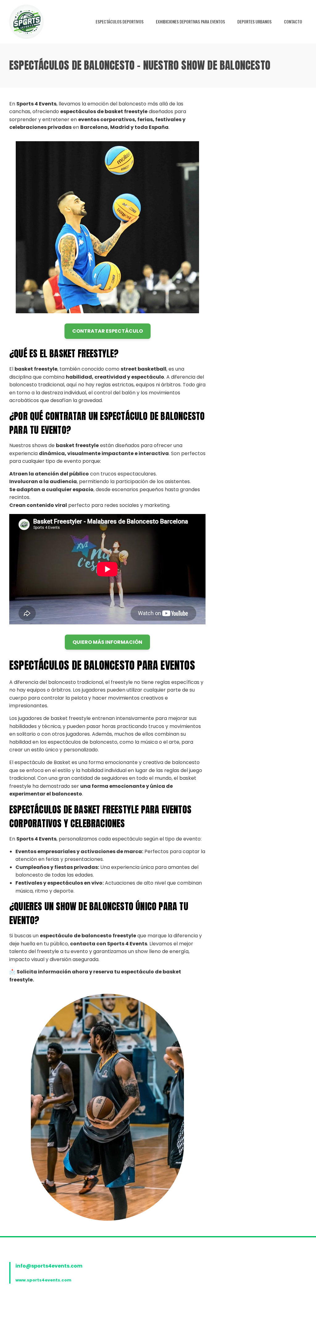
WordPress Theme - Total (165, 1320)
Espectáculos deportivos (119, 21)
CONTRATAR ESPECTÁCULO (107, 331)
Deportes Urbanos (254, 21)
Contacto (293, 21)
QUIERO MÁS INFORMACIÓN (107, 642)
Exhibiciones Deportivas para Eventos (190, 21)
